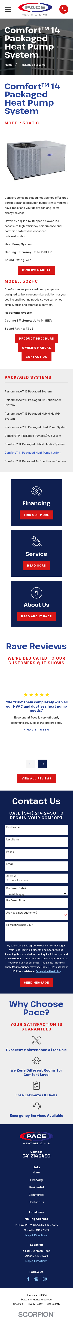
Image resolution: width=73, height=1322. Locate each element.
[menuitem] (36, 391)
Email (9, 864)
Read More (36, 565)
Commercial (36, 1194)
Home (36, 1172)
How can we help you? (19, 925)
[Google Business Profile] (36, 1279)
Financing (36, 1180)
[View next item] (42, 764)
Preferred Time (15, 900)
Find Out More (36, 515)
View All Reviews (36, 778)
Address (11, 876)
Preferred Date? (16, 888)
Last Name (12, 839)
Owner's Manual (36, 270)
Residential (36, 1187)
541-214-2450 (36, 1156)
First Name (13, 827)
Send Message (36, 982)
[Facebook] (28, 1279)
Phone (10, 851)
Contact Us (36, 356)
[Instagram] (45, 1279)
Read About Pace (36, 616)
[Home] (35, 9)
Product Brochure (36, 338)
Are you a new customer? (21, 912)
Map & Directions (36, 1235)
